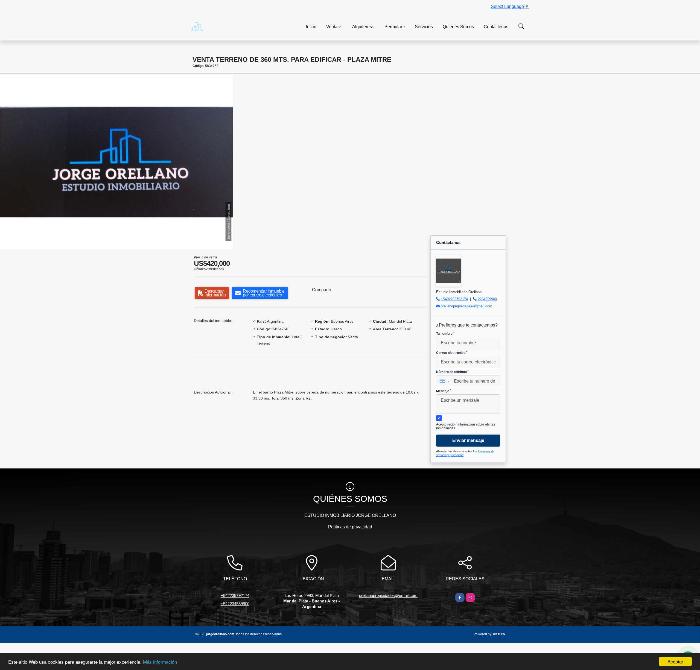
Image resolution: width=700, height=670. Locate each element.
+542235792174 (235, 595)
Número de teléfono (452, 372)
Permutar (393, 26)
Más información (160, 661)
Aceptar (675, 661)
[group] (116, 162)
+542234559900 (235, 603)
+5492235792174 (454, 299)
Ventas (333, 26)
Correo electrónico (451, 353)
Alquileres (362, 26)
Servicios (424, 26)
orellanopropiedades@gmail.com (466, 306)
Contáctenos (496, 26)
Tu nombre (445, 333)
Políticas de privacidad (350, 527)
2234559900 (487, 299)
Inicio (311, 26)
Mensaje (443, 391)
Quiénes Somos (458, 26)
